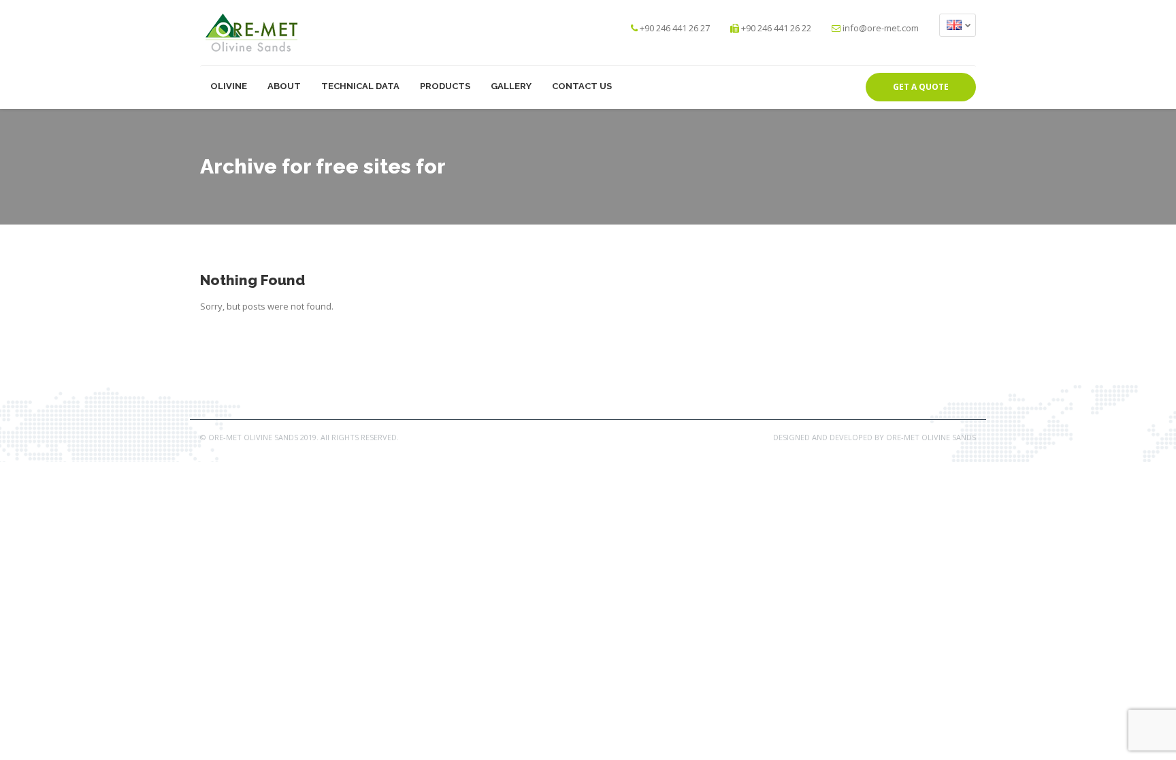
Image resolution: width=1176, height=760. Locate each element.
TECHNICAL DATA (360, 86)
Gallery (511, 86)
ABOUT (284, 86)
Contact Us (582, 86)
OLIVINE (228, 86)
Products (445, 86)
